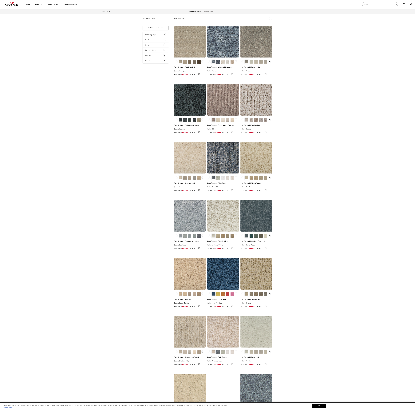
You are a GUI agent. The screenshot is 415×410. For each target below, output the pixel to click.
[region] (207, 406)
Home (103, 11)
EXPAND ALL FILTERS (155, 28)
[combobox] (380, 4)
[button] (156, 34)
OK (319, 406)
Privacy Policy (7, 408)
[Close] (411, 406)
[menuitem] (380, 4)
